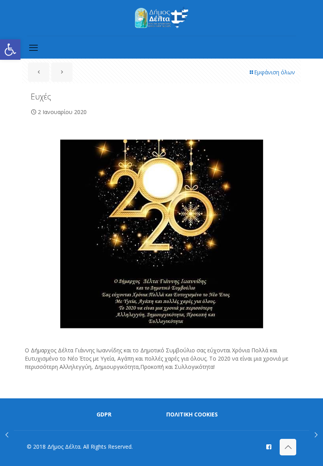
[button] (10, 49)
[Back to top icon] (288, 447)
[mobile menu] (33, 47)
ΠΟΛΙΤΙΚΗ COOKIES (192, 414)
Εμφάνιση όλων (274, 72)
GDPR (104, 414)
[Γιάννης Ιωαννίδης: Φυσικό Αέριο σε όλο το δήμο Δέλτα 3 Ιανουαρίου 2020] (316, 434)
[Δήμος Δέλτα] (162, 18)
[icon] (269, 446)
